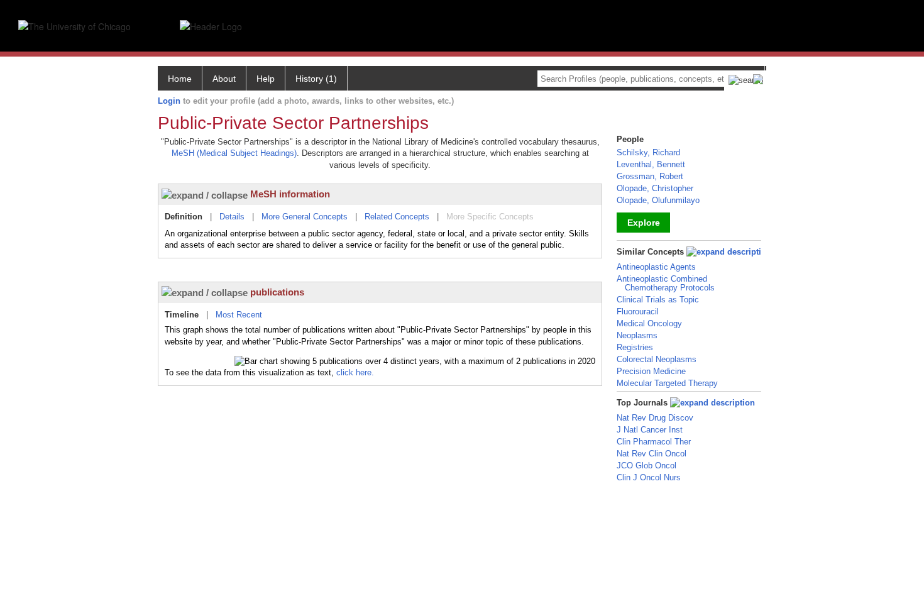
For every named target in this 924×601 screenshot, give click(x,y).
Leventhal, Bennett (651, 164)
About (224, 79)
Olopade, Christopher (655, 188)
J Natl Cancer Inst (650, 429)
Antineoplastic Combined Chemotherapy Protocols (666, 283)
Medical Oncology (649, 323)
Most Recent (239, 314)
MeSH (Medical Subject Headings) (234, 153)
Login (169, 101)
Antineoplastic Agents (656, 267)
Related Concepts (397, 216)
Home (180, 79)
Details (232, 216)
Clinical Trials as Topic (658, 299)
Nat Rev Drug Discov (655, 417)
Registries (635, 347)
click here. (355, 372)
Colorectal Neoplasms (656, 359)
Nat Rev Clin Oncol (651, 453)
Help (265, 79)
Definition (183, 216)
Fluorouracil (638, 311)
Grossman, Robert (650, 176)
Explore (643, 223)
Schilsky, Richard (648, 152)
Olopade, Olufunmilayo (658, 200)
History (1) (316, 79)
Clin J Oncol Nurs (649, 477)
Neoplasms (637, 335)
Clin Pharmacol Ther (654, 441)
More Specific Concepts (490, 216)
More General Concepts (304, 216)
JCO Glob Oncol (646, 465)
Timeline (182, 314)
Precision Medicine (651, 371)
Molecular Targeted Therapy (667, 383)
